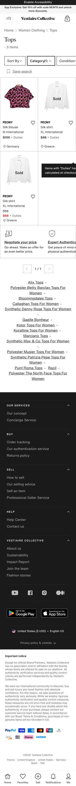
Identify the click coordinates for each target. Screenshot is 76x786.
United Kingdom (26, 759)
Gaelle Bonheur (35, 319)
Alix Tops (35, 282)
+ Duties (16, 137)
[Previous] (27, 269)
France (11, 759)
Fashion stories (19, 575)
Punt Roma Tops (28, 368)
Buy (10, 434)
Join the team (17, 568)
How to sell (15, 477)
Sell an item (16, 490)
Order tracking (18, 441)
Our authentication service (28, 448)
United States (45, 759)
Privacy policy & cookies (36, 643)
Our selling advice (21, 484)
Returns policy (18, 455)
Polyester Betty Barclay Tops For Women (38, 290)
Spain (34, 763)
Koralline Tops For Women (36, 330)
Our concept (17, 413)
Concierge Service (21, 419)
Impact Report (18, 561)
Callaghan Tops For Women (35, 303)
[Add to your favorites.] (32, 122)
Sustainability (17, 555)
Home (9, 30)
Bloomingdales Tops (36, 298)
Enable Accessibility (38, 2)
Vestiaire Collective (25, 540)
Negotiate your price (20, 242)
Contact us (15, 526)
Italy (42, 763)
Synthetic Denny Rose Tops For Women (38, 309)
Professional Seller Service (28, 497)
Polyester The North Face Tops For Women (38, 376)
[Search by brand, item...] (8, 18)
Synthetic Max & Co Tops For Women (38, 341)
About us (14, 548)
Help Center (16, 519)
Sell (11, 470)
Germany (61, 759)
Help (11, 512)
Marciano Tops (35, 336)
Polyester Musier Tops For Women (35, 352)
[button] (67, 18)
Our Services (18, 405)
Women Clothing (31, 30)
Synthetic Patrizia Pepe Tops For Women (38, 360)
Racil (52, 368)
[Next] (49, 269)
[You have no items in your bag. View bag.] (67, 18)
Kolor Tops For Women (36, 325)
